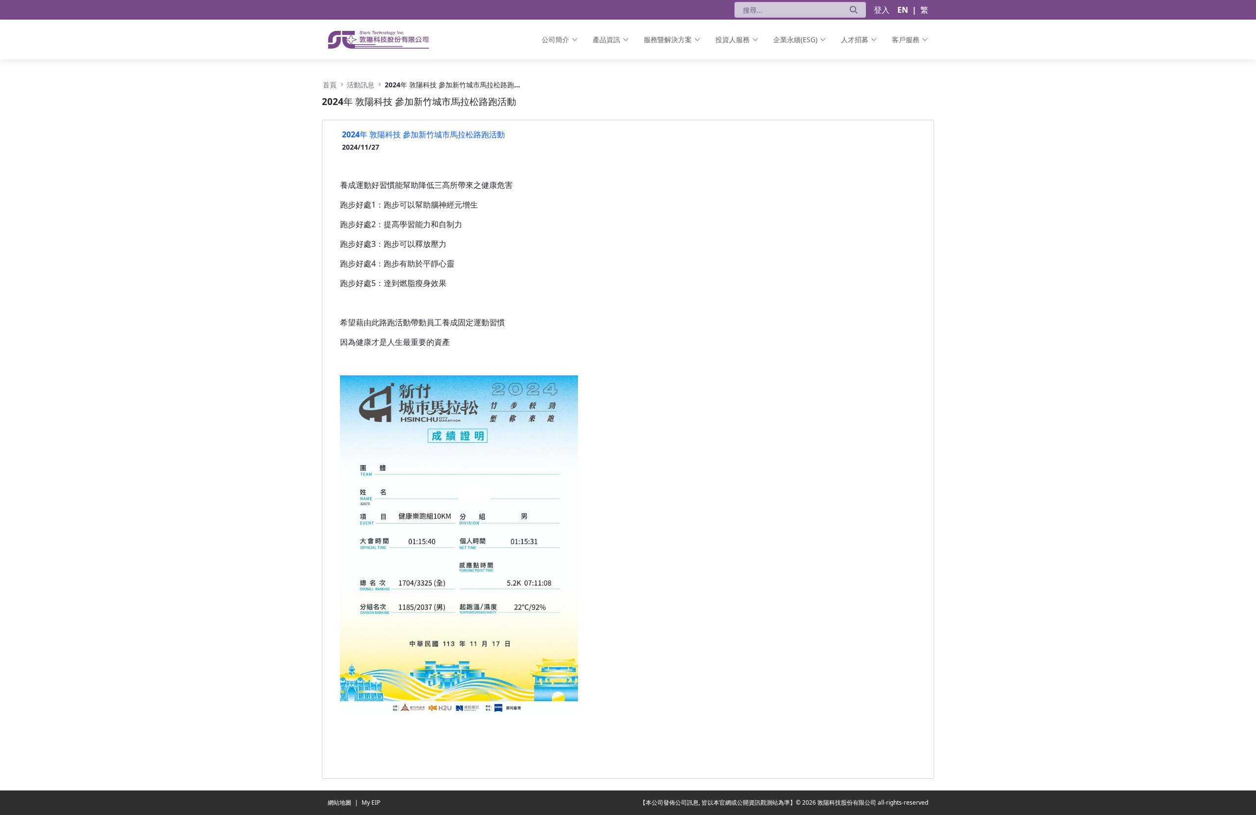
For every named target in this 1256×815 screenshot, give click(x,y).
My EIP (371, 802)
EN (902, 9)
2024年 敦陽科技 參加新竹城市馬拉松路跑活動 (423, 134)
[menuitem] (560, 39)
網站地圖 (340, 802)
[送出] (854, 10)
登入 (882, 9)
